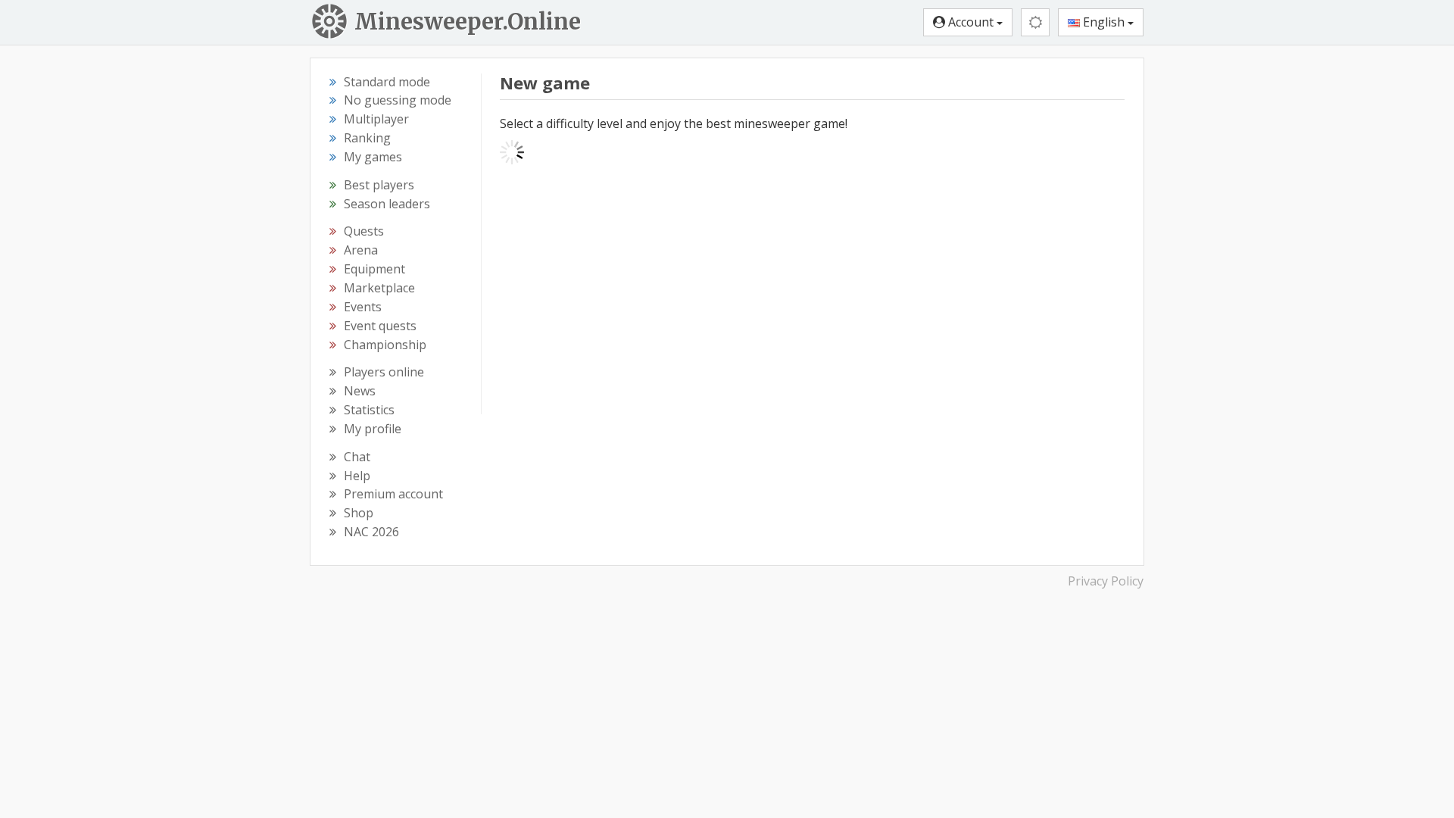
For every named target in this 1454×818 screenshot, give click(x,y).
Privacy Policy (1106, 581)
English (1104, 22)
